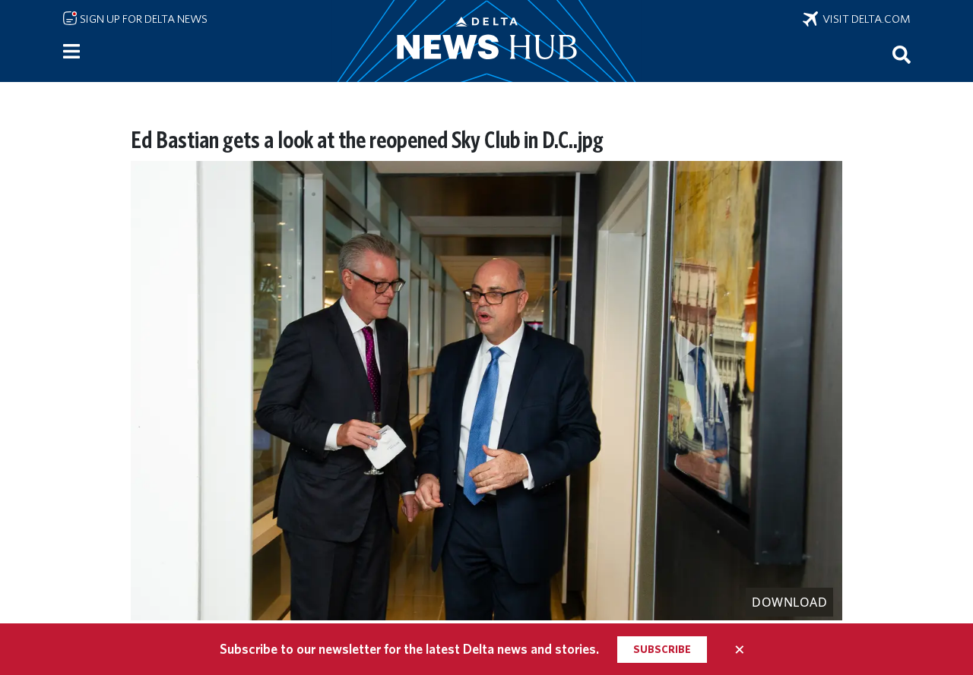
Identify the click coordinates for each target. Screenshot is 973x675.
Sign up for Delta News (143, 19)
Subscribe (662, 649)
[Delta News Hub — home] (486, 41)
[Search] (901, 54)
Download (789, 602)
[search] (901, 54)
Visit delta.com (864, 19)
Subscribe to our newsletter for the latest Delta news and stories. (409, 649)
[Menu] (71, 51)
